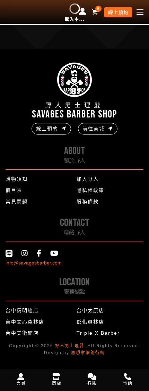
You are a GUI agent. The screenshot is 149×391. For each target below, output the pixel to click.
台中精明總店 (22, 310)
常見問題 (17, 201)
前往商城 (93, 128)
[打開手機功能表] (140, 12)
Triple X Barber (98, 333)
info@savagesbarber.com (34, 263)
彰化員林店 (90, 322)
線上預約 (118, 12)
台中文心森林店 (25, 322)
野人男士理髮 (69, 345)
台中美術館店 (22, 333)
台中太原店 (90, 310)
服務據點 (74, 291)
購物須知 (17, 179)
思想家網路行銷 (88, 352)
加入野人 (88, 179)
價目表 (14, 190)
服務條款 (88, 201)
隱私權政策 (90, 190)
